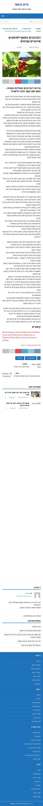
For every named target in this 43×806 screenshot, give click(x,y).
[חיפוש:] (21, 21)
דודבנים (19, 358)
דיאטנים (38, 699)
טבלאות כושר (36, 751)
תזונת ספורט (37, 797)
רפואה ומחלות (36, 680)
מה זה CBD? (36, 627)
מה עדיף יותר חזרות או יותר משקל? (29, 641)
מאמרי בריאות (36, 672)
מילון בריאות (37, 676)
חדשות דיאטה (36, 702)
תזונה (39, 770)
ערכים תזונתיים (36, 789)
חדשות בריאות (36, 665)
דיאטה (39, 695)
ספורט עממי (37, 759)
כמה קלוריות (37, 710)
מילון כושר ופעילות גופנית (33, 755)
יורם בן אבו (12, 397)
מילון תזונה (37, 781)
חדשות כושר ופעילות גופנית (32, 744)
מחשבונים (37, 684)
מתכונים (38, 785)
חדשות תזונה (37, 774)
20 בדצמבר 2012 (23, 397)
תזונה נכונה (37, 793)
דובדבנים (27, 311)
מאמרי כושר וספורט (34, 748)
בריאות (38, 661)
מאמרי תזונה (37, 778)
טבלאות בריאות (36, 669)
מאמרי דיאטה (36, 714)
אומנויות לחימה (36, 740)
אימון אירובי (31, 358)
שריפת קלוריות (36, 721)
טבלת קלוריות (36, 706)
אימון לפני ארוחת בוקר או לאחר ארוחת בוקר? (17, 404)
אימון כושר (37, 736)
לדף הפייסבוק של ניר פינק (31, 345)
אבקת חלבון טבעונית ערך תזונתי (30, 630)
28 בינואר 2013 (23, 408)
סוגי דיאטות (37, 718)
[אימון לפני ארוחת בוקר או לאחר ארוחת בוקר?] (36, 491)
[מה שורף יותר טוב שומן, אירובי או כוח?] (36, 394)
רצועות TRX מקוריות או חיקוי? (31, 645)
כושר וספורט (26, 29)
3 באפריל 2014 (34, 47)
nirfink (19, 47)
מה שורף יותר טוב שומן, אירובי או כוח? (17, 393)
